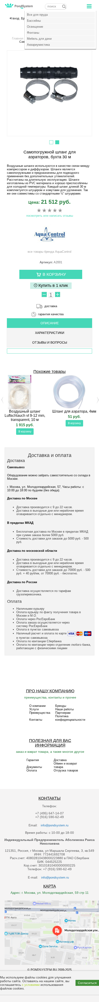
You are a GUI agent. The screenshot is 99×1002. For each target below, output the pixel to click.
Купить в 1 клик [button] (52, 285)
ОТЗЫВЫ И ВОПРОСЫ (49, 342)
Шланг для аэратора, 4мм (74, 411)
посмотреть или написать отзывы (49, 215)
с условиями (31, 985)
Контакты (35, 719)
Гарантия (32, 760)
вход (16, 18)
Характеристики (49, 333)
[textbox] (56, 6)
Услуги (34, 709)
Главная (17, 38)
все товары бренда (49, 251)
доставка (50, 306)
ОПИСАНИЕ (50, 323)
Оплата (31, 770)
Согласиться (87, 983)
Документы (34, 767)
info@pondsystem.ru (54, 825)
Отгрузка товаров (66, 770)
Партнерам (62, 712)
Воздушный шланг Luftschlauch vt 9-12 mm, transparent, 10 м (25, 415)
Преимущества (39, 712)
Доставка (60, 760)
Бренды (60, 706)
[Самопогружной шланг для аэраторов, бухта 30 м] (49, 86)
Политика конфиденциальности (70, 717)
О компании (37, 706)
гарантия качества (51, 314)
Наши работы (64, 709)
